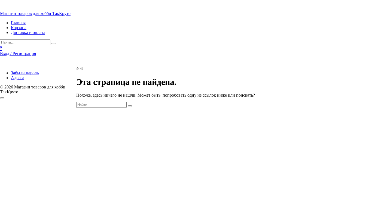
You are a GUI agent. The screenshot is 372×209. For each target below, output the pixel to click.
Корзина (18, 27)
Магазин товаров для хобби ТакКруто (35, 13)
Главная (18, 22)
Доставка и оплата (28, 32)
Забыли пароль (25, 72)
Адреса (17, 77)
